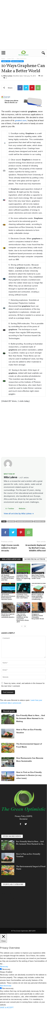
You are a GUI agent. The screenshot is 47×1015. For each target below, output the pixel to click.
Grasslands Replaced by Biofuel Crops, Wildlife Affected (35, 548)
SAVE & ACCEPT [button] (7, 1007)
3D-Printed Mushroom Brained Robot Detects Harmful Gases (8, 597)
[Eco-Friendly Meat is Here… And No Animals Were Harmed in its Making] (7, 845)
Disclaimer (23, 819)
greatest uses (21, 120)
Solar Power (6, 893)
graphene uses (39, 521)
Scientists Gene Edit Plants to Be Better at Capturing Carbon (23, 577)
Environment (6, 612)
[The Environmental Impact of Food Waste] (7, 870)
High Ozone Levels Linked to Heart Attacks (10, 548)
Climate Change (22, 573)
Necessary (6, 969)
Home (3, 58)
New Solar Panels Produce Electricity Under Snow (38, 576)
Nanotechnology (37, 573)
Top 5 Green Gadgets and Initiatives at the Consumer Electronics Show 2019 (23, 618)
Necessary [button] (4, 967)
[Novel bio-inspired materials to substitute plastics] (8, 607)
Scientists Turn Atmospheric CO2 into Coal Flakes (23, 596)
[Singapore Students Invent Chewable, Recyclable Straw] (39, 607)
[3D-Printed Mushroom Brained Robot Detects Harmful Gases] (8, 588)
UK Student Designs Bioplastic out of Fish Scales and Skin (7, 577)
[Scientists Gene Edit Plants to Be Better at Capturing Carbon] (23, 569)
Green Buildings (37, 592)
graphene (11, 521)
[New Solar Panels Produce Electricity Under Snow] (39, 569)
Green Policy (7, 917)
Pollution (5, 907)
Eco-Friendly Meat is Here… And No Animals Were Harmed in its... (30, 842)
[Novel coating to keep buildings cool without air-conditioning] (39, 588)
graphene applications (24, 521)
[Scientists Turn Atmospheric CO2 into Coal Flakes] (23, 588)
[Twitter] (26, 824)
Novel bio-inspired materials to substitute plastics (7, 615)
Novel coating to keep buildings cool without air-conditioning (37, 597)
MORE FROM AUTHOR (34, 559)
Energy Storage (8, 903)
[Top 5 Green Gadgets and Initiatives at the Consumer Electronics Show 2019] (23, 607)
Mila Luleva (7, 76)
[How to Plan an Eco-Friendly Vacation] (7, 858)
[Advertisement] (23, 24)
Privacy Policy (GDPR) (23, 816)
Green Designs (7, 573)
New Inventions (17, 61)
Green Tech (10, 58)
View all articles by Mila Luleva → (19, 513)
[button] (43, 53)
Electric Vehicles (8, 888)
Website (22, 508)
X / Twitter (9, 508)
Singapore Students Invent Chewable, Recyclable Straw (38, 616)
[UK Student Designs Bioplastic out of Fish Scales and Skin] (8, 569)
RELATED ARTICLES (11, 559)
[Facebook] (21, 824)
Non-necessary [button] (5, 986)
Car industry (6, 912)
